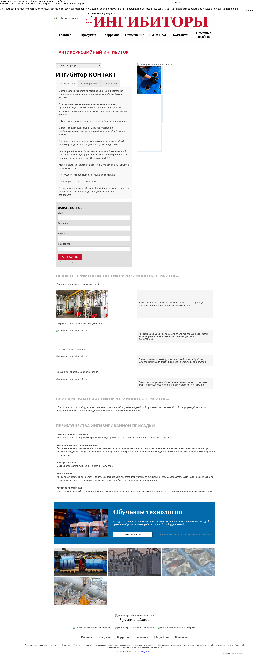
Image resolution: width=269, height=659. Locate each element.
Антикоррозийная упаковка (149, 109)
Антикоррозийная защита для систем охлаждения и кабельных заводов (188, 591)
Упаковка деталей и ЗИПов (188, 562)
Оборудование (175, 109)
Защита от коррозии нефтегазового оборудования (80, 591)
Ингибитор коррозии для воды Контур (175, 80)
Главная (65, 35)
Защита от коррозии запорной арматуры (134, 591)
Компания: (64, 244)
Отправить (70, 256)
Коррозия (111, 35)
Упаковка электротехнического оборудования (134, 562)
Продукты (88, 35)
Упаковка (141, 637)
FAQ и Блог (161, 637)
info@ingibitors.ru (145, 651)
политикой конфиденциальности (99, 262)
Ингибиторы (70, 18)
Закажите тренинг (132, 534)
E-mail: (61, 233)
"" (243, 654)
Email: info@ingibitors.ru (102, 21)
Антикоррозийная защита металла (200, 109)
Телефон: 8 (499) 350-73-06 (101, 15)
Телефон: (63, 223)
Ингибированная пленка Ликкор (149, 80)
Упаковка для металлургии (80, 562)
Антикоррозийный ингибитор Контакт (200, 80)
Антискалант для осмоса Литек (149, 137)
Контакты (180, 35)
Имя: (60, 213)
